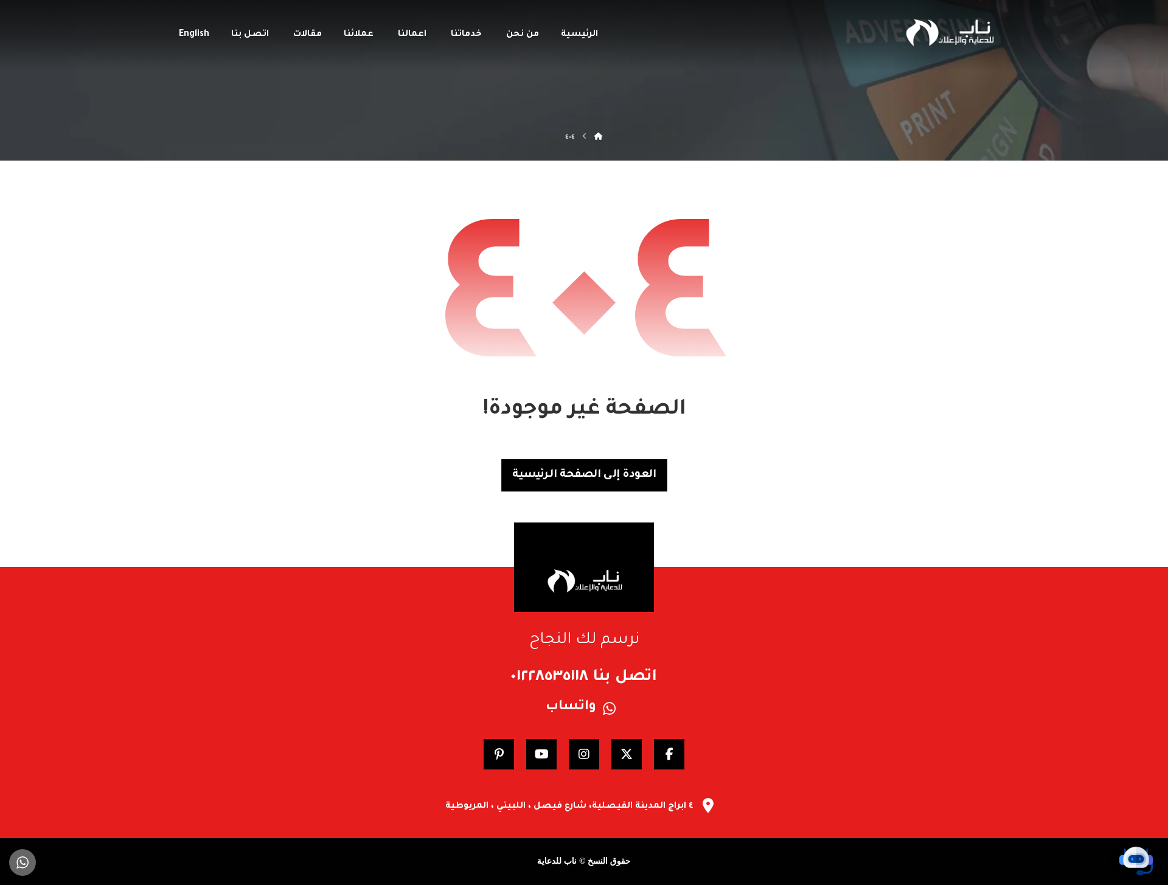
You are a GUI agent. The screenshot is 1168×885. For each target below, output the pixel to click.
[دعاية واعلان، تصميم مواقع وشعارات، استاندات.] (949, 32)
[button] (669, 754)
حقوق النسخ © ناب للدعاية (584, 861)
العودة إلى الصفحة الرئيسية (584, 475)
